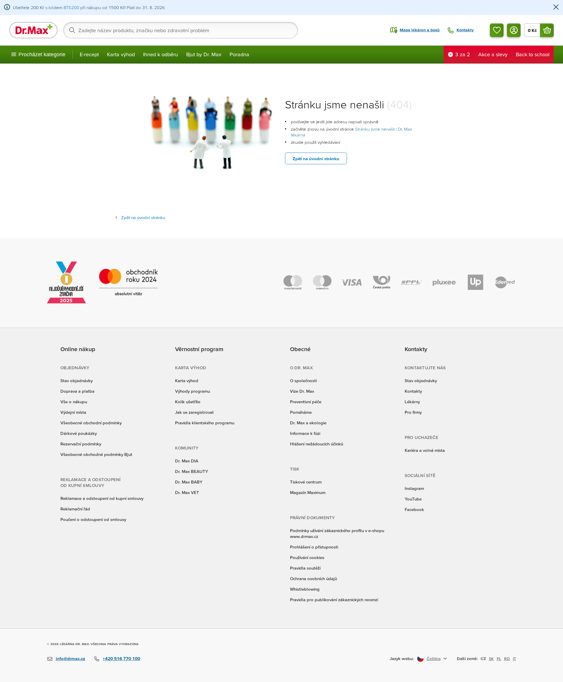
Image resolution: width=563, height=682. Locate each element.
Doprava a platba (77, 391)
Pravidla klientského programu (204, 422)
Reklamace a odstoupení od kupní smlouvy (101, 498)
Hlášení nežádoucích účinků (316, 443)
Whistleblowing (305, 589)
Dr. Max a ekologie (308, 422)
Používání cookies (307, 557)
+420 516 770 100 (121, 658)
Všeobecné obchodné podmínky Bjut (96, 454)
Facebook (414, 509)
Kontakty (413, 391)
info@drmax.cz (70, 658)
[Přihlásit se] (513, 30)
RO (507, 658)
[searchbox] (180, 30)
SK (491, 658)
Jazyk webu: (402, 658)
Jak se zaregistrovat (194, 412)
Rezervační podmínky (80, 443)
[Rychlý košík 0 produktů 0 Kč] (547, 30)
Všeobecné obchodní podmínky (91, 422)
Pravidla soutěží (305, 567)
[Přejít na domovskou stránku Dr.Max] (33, 30)
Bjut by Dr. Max (203, 54)
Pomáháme (301, 412)
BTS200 (71, 7)
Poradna (239, 54)
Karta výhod (121, 54)
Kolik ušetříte (187, 401)
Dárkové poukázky (78, 433)
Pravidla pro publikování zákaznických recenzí (334, 599)
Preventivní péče (305, 401)
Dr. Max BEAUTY (191, 471)
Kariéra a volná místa (425, 450)
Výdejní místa (73, 412)
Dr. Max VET (187, 492)
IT (514, 658)
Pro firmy (413, 412)
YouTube (413, 498)
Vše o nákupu (73, 401)
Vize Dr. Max (302, 391)
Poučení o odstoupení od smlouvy (93, 519)
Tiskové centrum (306, 481)
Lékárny (412, 401)
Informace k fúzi (305, 433)
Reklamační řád (75, 508)
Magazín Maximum (307, 492)
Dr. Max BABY (188, 481)
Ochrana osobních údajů (313, 578)
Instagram (414, 488)
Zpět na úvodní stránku (316, 158)
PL (499, 658)
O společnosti (303, 380)
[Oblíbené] (496, 30)
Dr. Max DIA (186, 460)
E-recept (89, 54)
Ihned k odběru (160, 54)
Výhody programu (192, 391)
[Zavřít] (555, 7)
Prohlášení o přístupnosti (314, 546)
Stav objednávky (76, 380)
